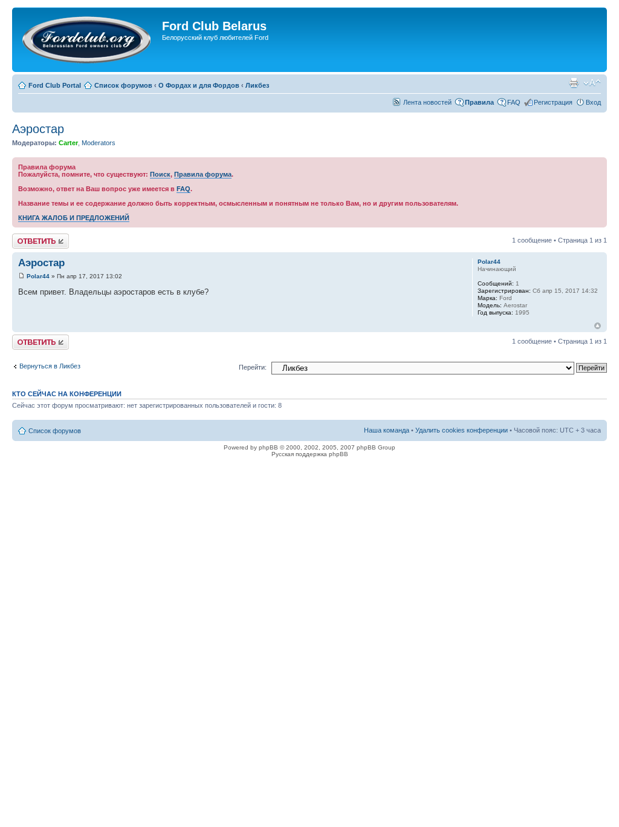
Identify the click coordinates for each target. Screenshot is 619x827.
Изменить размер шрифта (592, 82)
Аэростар (38, 129)
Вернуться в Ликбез (49, 366)
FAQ (513, 102)
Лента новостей (427, 102)
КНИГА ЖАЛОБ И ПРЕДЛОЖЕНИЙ (73, 217)
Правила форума (203, 174)
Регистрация (553, 102)
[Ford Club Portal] (88, 39)
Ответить (26, 237)
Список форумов (123, 85)
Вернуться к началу (597, 325)
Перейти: (253, 367)
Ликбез (257, 85)
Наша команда (386, 430)
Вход (593, 102)
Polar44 (38, 276)
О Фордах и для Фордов (198, 85)
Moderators (98, 142)
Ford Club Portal (54, 85)
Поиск (160, 174)
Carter (68, 142)
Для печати (573, 82)
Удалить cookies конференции (461, 430)
